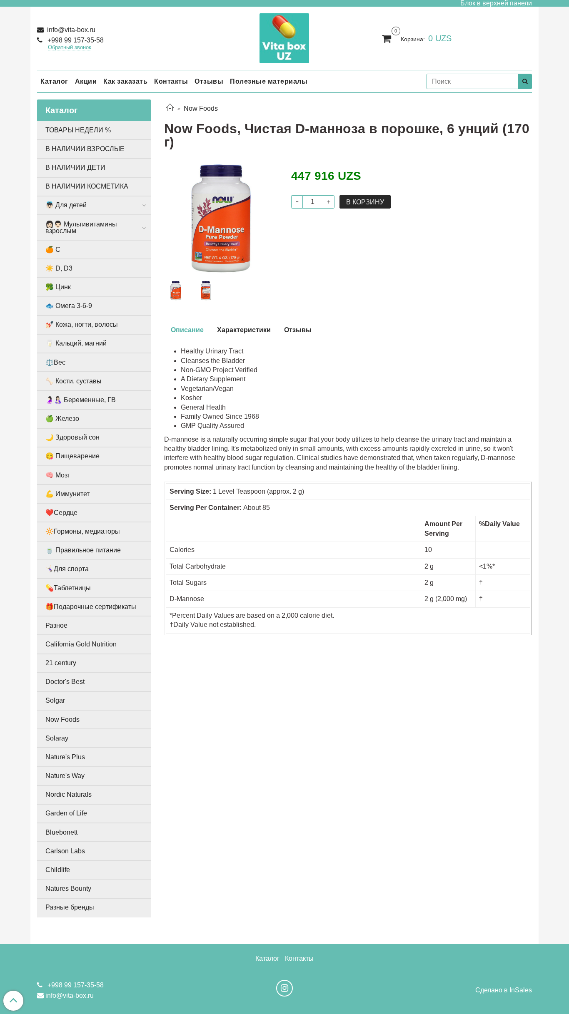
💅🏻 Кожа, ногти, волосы (81, 324)
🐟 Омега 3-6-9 (68, 305)
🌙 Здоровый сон (72, 437)
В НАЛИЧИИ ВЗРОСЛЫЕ (85, 148)
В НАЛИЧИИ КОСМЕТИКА (86, 186)
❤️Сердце (61, 512)
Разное (56, 625)
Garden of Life (66, 813)
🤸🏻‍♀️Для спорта (67, 568)
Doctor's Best (65, 681)
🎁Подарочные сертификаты (90, 606)
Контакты (171, 81)
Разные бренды (69, 907)
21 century (60, 662)
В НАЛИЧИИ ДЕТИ (75, 167)
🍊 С (52, 249)
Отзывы (209, 81)
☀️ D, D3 (58, 268)
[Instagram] (284, 988)
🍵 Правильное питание (83, 550)
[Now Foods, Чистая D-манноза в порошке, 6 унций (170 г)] (221, 218)
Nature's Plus (65, 756)
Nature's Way (65, 775)
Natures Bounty (68, 888)
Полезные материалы (268, 81)
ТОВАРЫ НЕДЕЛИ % (78, 130)
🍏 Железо (62, 418)
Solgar (55, 700)
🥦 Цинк (58, 287)
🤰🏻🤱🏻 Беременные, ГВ (80, 399)
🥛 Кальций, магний (76, 343)
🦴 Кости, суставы (73, 381)
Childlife (57, 869)
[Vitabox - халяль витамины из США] (284, 36)
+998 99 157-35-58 (75, 40)
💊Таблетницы (68, 588)
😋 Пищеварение (72, 456)
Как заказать (125, 81)
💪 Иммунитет (67, 493)
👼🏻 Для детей (66, 205)
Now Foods (201, 108)
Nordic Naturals (68, 794)
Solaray (56, 738)
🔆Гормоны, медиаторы (82, 531)
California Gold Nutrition (81, 644)
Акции (86, 81)
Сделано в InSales (503, 990)
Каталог (54, 81)
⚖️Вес (55, 362)
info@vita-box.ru (70, 29)
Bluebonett (61, 832)
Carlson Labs (65, 851)
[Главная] (170, 108)
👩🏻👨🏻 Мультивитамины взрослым (81, 227)
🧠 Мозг (57, 475)
